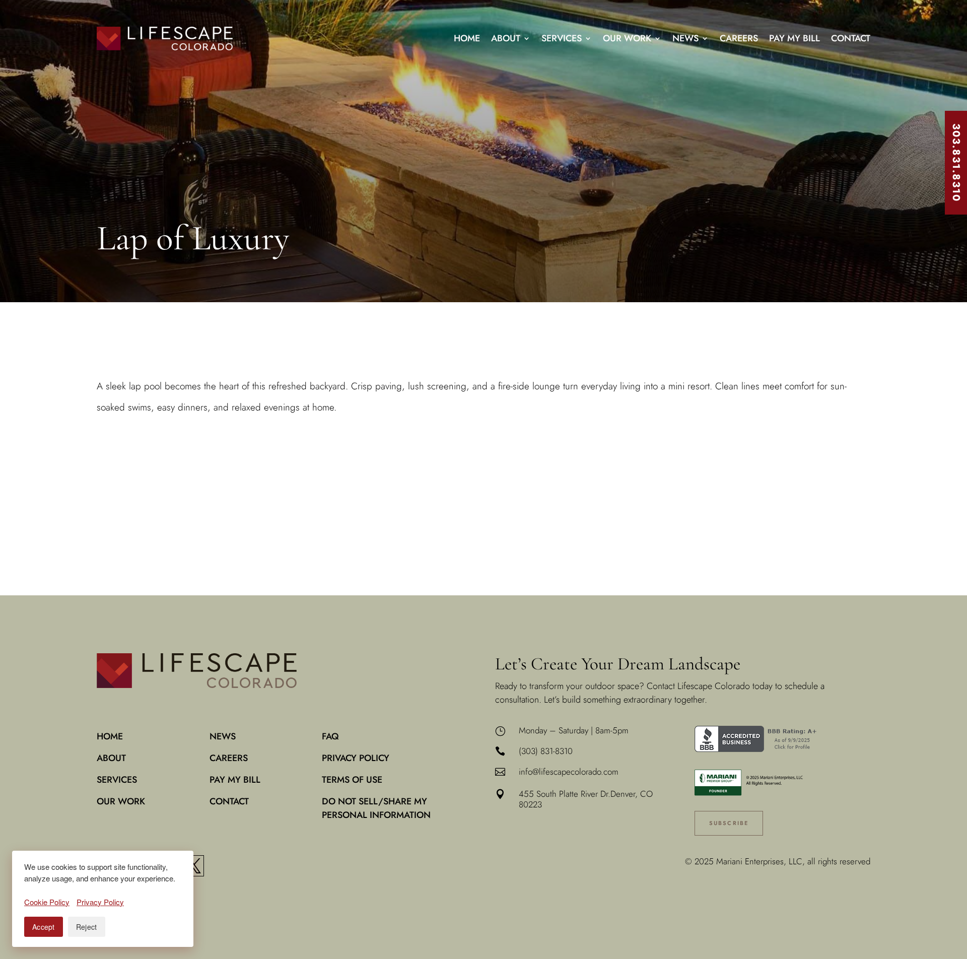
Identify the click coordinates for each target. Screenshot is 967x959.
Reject (86, 927)
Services (561, 38)
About (505, 38)
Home (467, 38)
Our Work (627, 38)
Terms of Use (352, 779)
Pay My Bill (794, 38)
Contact (850, 38)
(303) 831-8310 (546, 751)
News (685, 38)
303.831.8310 (956, 162)
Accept (43, 927)
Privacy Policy (355, 758)
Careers (739, 38)
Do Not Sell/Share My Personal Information (376, 808)
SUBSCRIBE (729, 823)
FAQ (330, 736)
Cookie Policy (47, 902)
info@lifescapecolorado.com (568, 772)
